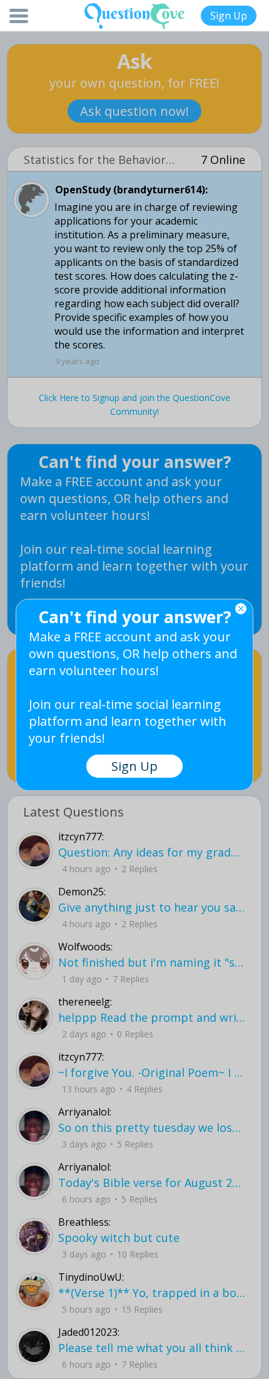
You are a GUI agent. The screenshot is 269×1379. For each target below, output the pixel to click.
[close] (241, 609)
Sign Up (228, 16)
